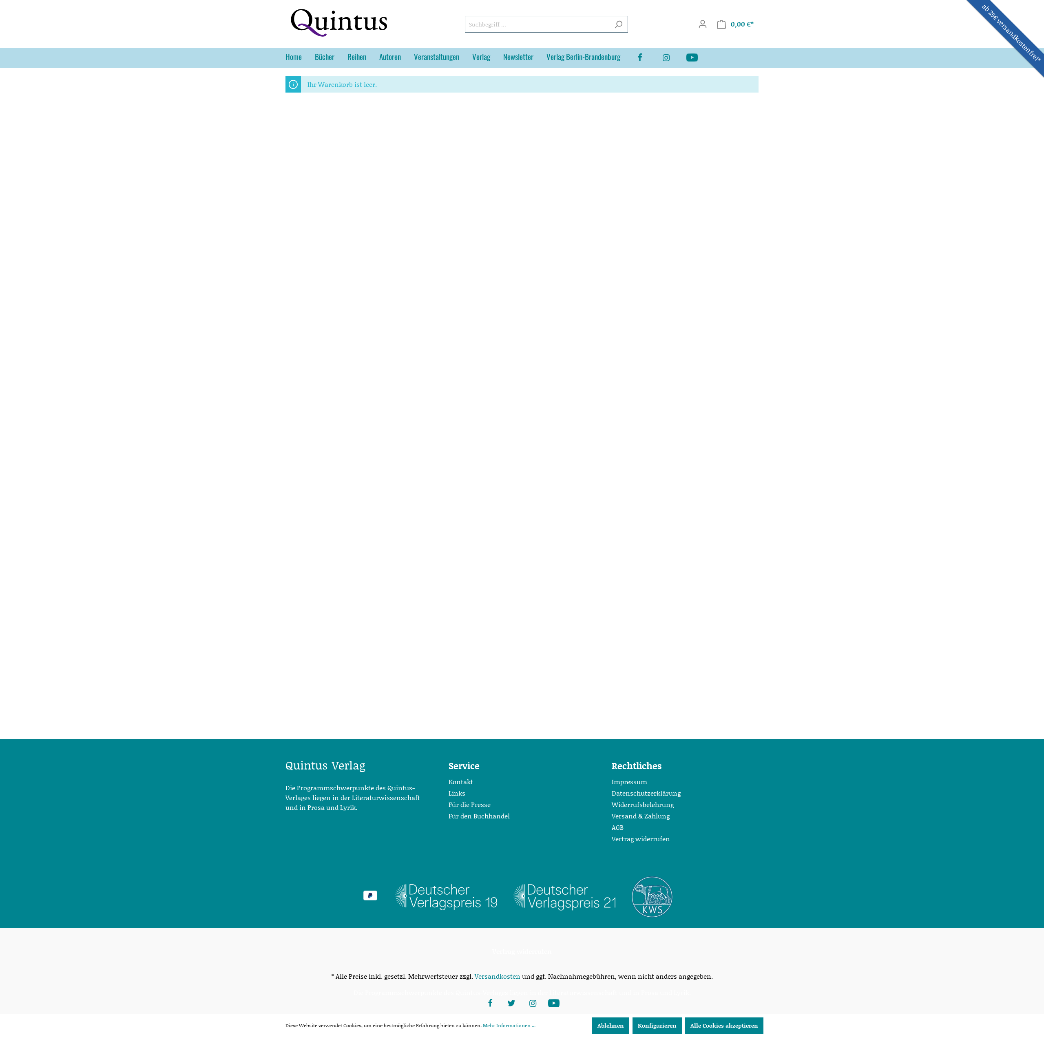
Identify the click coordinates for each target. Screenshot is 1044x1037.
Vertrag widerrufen (641, 838)
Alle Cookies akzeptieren (724, 1025)
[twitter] (511, 1002)
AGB (618, 827)
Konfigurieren (657, 1025)
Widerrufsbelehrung (643, 804)
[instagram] (672, 58)
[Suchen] (618, 24)
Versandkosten (497, 976)
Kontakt (461, 781)
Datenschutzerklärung (646, 793)
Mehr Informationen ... (509, 1025)
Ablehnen (610, 1025)
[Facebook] (646, 58)
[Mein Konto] (702, 24)
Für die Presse (470, 804)
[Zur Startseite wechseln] (338, 22)
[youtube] (699, 58)
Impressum (629, 781)
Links (457, 793)
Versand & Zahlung (641, 815)
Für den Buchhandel (479, 815)
